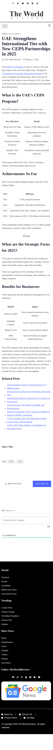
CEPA (11, 461)
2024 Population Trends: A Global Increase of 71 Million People (27, 386)
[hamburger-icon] (4, 26)
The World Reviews (13, 59)
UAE (20, 461)
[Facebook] (14, 3)
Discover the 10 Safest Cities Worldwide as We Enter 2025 (28, 393)
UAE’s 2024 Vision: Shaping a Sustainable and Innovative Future (26, 427)
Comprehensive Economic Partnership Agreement (22, 73)
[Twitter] (19, 3)
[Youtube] (24, 3)
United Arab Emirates (14, 67)
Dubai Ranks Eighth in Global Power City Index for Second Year (28, 400)
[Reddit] (34, 3)
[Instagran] (38, 3)
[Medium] (29, 3)
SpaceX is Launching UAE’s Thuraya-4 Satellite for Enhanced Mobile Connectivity (28, 413)
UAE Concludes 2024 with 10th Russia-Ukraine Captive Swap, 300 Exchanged (27, 420)
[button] (48, 26)
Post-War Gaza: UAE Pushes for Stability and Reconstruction (25, 407)
